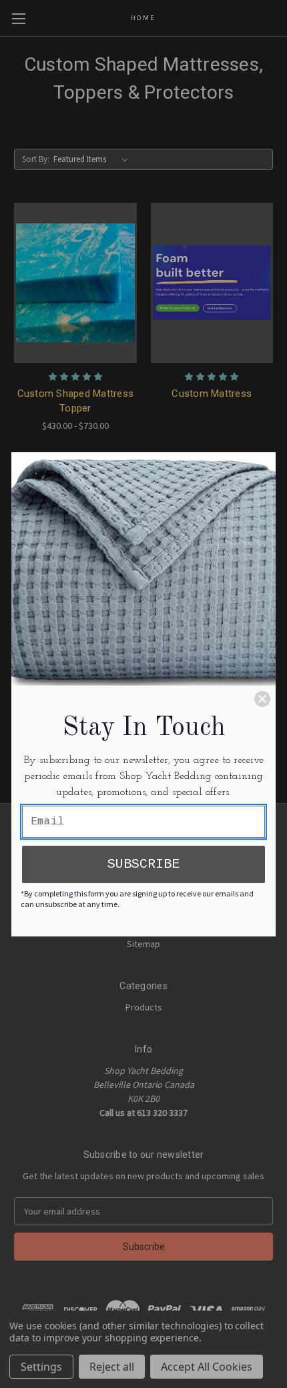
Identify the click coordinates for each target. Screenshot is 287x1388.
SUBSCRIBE (143, 864)
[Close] (262, 699)
